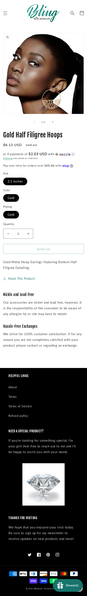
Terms (12, 396)
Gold (11, 198)
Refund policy (18, 416)
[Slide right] (52, 122)
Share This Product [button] (21, 278)
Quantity (8, 224)
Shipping (7, 158)
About (12, 387)
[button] (5, 13)
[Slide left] (34, 122)
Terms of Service (20, 406)
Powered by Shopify (52, 589)
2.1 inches (15, 181)
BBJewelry (38, 589)
